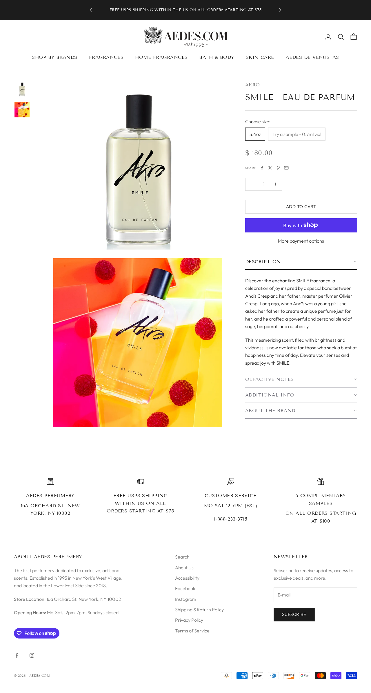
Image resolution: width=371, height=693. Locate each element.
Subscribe (294, 614)
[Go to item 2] (22, 110)
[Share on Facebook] (262, 167)
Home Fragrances (161, 57)
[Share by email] (286, 167)
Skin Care (260, 57)
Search (182, 557)
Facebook (185, 588)
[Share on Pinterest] (278, 167)
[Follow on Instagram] (32, 655)
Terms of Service (192, 631)
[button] (301, 262)
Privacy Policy (189, 620)
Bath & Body (216, 57)
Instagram (185, 599)
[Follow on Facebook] (17, 655)
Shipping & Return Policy (199, 609)
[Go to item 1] (22, 89)
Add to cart (301, 206)
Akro (252, 85)
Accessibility (187, 578)
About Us (184, 567)
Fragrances (106, 57)
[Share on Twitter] (270, 167)
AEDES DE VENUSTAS (312, 57)
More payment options (301, 241)
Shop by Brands (54, 57)
